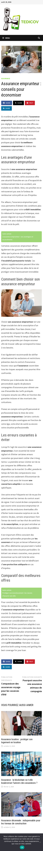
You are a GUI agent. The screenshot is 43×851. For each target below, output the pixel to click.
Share (8, 103)
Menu (7, 38)
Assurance (5, 78)
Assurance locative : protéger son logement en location (16, 741)
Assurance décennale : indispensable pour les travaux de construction (20, 822)
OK (22, 847)
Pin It (31, 103)
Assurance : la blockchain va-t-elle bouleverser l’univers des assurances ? (19, 781)
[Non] (40, 842)
